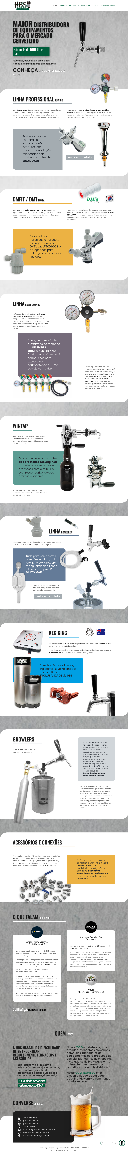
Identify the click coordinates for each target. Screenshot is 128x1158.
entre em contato (80, 157)
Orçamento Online (108, 6)
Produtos (63, 6)
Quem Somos (85, 6)
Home (55, 6)
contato (96, 6)
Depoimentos (74, 6)
